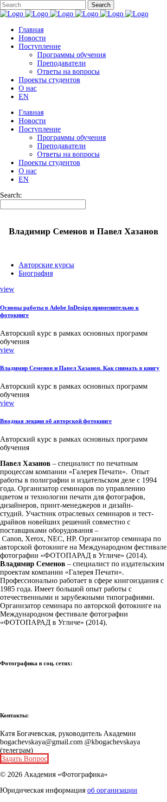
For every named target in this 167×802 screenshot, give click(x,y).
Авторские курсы (46, 265)
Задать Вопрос (24, 758)
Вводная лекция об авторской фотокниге (56, 421)
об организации (112, 790)
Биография (36, 273)
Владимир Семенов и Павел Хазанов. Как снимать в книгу (80, 368)
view (7, 289)
